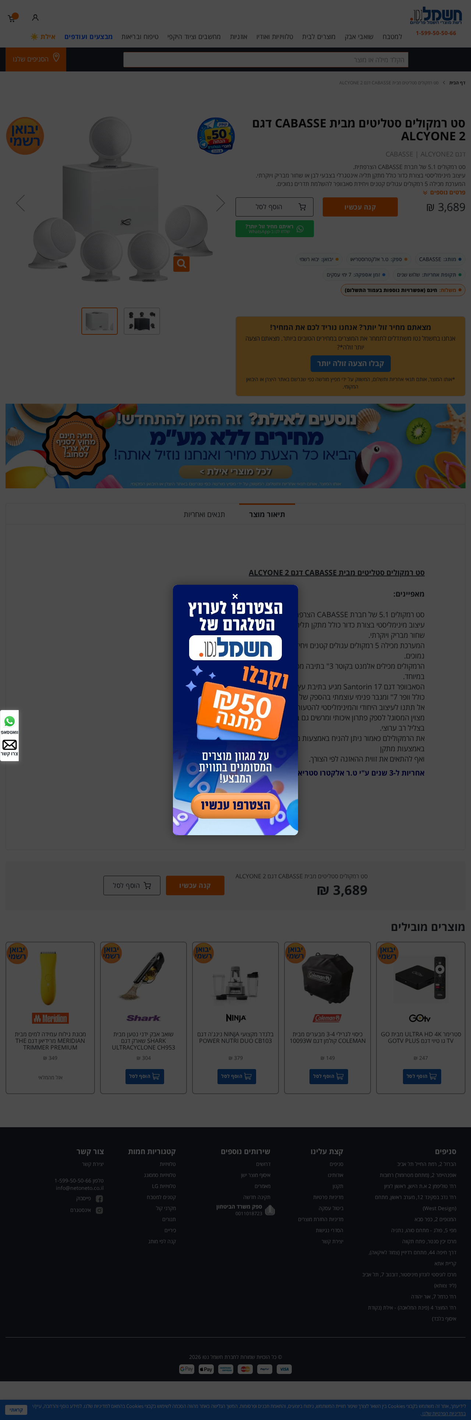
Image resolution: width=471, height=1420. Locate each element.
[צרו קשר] (9, 744)
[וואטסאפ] (9, 720)
